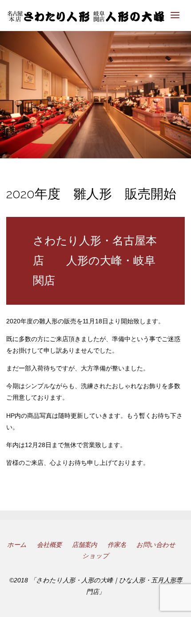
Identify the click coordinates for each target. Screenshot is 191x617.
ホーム (17, 544)
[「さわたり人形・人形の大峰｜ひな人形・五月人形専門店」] (85, 15)
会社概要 (49, 544)
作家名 (116, 544)
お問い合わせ (155, 544)
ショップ (95, 555)
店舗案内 (84, 544)
